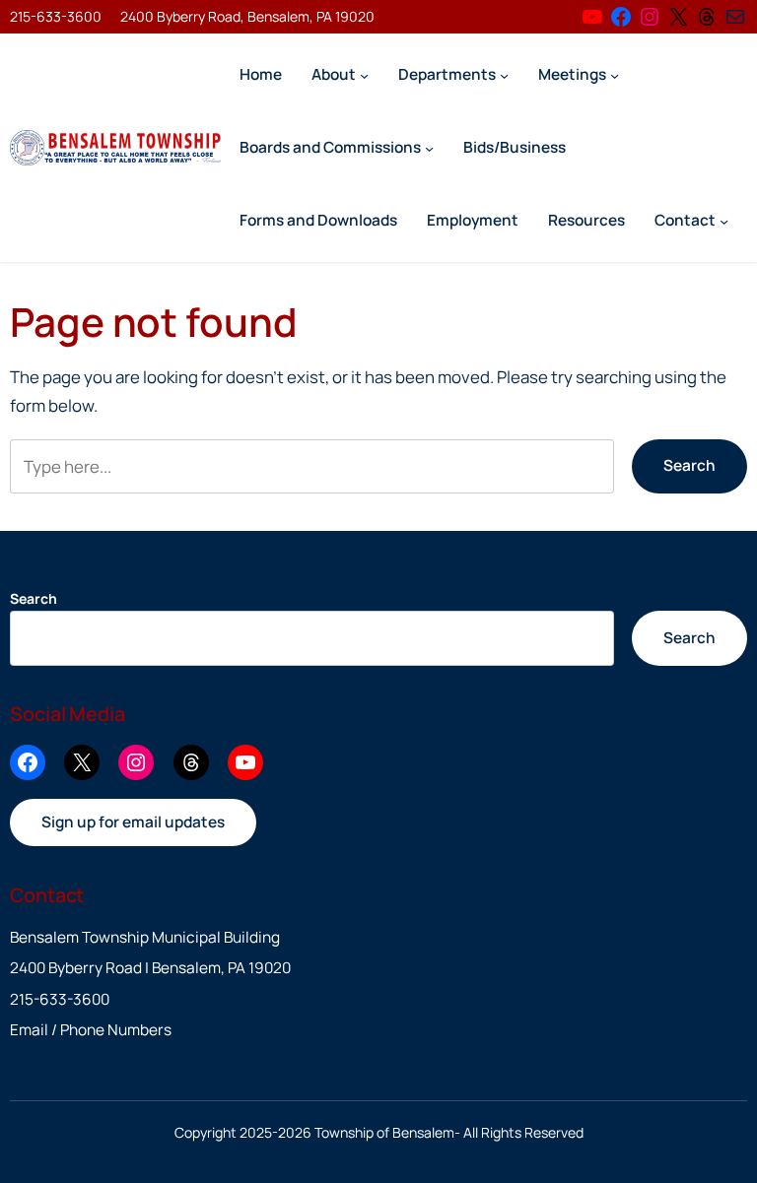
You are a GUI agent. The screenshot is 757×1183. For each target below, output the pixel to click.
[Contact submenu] (724, 220)
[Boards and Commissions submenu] (429, 147)
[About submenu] (364, 74)
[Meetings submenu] (614, 74)
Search (689, 465)
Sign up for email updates (133, 822)
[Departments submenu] (504, 74)
